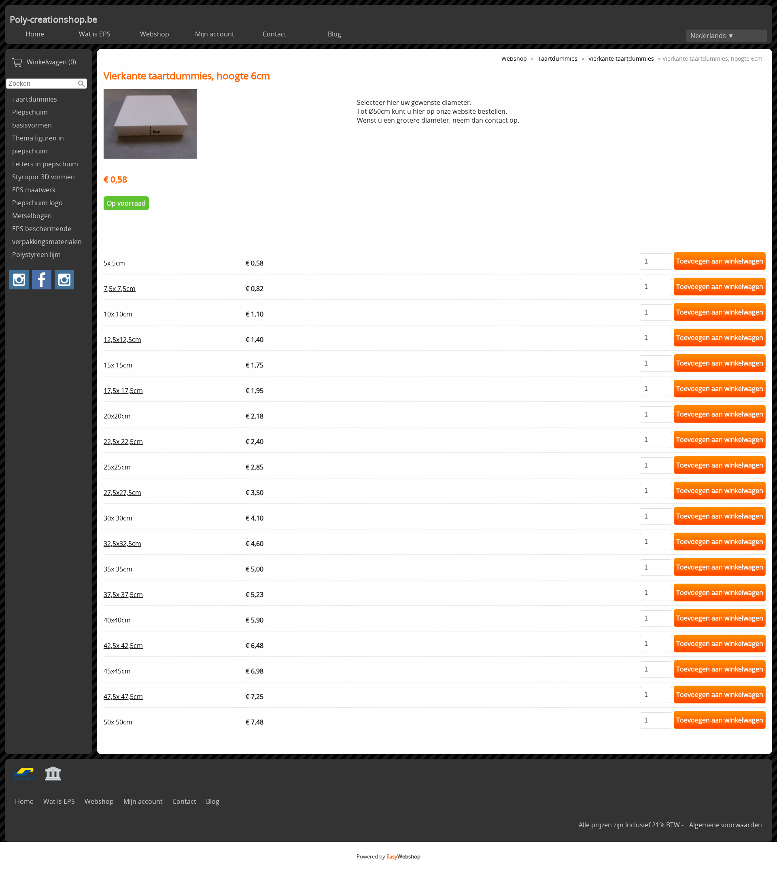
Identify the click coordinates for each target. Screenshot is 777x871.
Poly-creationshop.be (53, 19)
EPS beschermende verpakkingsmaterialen (47, 235)
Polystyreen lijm (36, 254)
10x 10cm (118, 314)
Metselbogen (32, 215)
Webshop (154, 34)
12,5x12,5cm (122, 339)
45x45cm (117, 671)
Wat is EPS (94, 34)
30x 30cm (118, 518)
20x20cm (117, 416)
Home (34, 34)
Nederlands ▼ (712, 35)
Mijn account (214, 34)
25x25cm (117, 467)
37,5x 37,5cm (123, 594)
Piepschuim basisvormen (32, 119)
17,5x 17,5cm (123, 390)
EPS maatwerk (33, 189)
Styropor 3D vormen (43, 176)
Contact (275, 34)
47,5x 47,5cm (123, 696)
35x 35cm (118, 569)
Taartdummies (34, 99)
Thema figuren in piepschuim (38, 144)
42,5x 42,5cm (123, 645)
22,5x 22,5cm (123, 441)
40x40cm (117, 620)
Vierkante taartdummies (621, 58)
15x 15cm (118, 365)
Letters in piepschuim (45, 163)
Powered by (388, 856)
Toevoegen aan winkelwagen (719, 261)
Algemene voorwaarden (725, 824)
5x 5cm (114, 263)
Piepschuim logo (37, 202)
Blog (334, 34)
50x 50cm (118, 722)
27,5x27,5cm (122, 492)
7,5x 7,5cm (120, 288)
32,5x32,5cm (122, 543)
